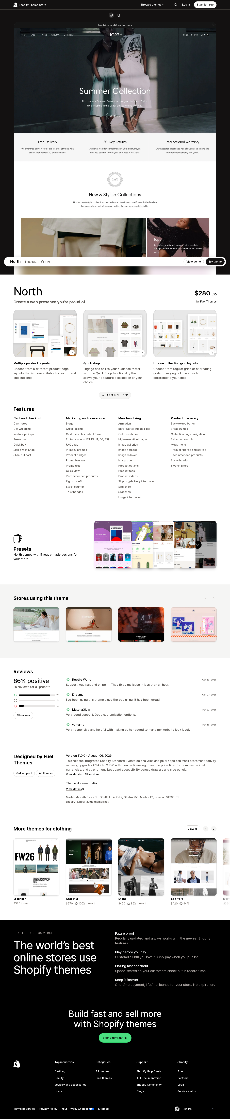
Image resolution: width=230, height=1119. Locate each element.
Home (58, 1091)
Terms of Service (24, 1108)
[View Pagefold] (113, 544)
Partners (182, 1078)
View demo (193, 261)
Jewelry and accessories (70, 1084)
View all (193, 828)
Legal (181, 1084)
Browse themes (151, 4)
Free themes (103, 1078)
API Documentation (149, 1078)
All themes (46, 773)
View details (74, 774)
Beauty (59, 1078)
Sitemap (103, 1108)
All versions (91, 774)
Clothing (60, 1071)
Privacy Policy (48, 1108)
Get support (24, 773)
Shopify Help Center (149, 1071)
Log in (186, 4)
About (181, 1071)
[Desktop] (111, 15)
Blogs (140, 1091)
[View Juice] (134, 544)
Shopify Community (149, 1084)
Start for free (205, 4)
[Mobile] (118, 15)
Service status (186, 1091)
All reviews (23, 715)
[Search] (175, 4)
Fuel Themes (208, 301)
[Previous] (205, 598)
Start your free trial (115, 1037)
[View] (36, 625)
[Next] (214, 598)
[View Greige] (176, 544)
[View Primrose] (155, 544)
